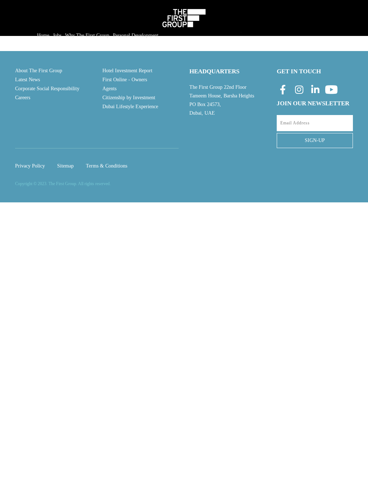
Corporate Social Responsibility (47, 88)
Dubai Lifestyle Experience (130, 106)
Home (43, 35)
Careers (22, 97)
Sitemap (65, 166)
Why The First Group (87, 35)
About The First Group (38, 70)
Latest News (27, 79)
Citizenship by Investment (128, 97)
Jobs (57, 35)
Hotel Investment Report (127, 70)
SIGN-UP (315, 140)
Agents (109, 88)
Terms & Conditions (106, 166)
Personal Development (135, 35)
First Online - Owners (124, 79)
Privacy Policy (30, 166)
